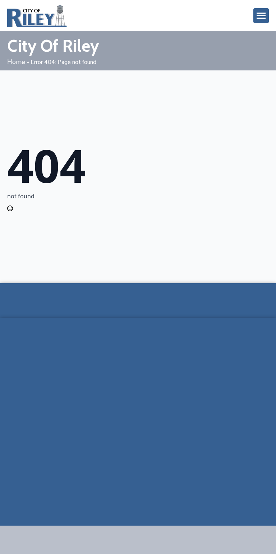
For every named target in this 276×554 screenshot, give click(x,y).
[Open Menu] (261, 15)
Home (16, 61)
